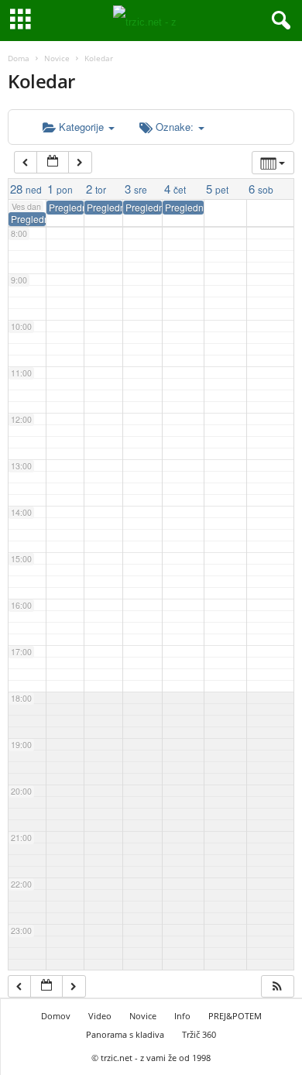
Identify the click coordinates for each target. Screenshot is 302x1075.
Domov (55, 1016)
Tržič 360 (199, 1034)
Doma (18, 58)
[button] (277, 986)
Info (182, 1016)
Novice (57, 58)
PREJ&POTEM (235, 1016)
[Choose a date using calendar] (52, 162)
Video (100, 1016)
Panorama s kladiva (125, 1034)
